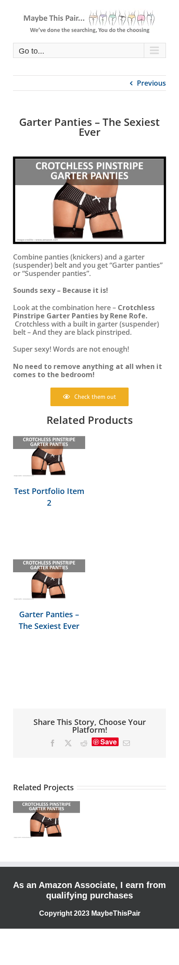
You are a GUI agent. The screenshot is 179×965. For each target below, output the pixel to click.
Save (108, 741)
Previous (151, 83)
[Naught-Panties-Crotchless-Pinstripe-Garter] (89, 162)
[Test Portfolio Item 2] (49, 456)
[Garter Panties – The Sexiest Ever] (49, 579)
